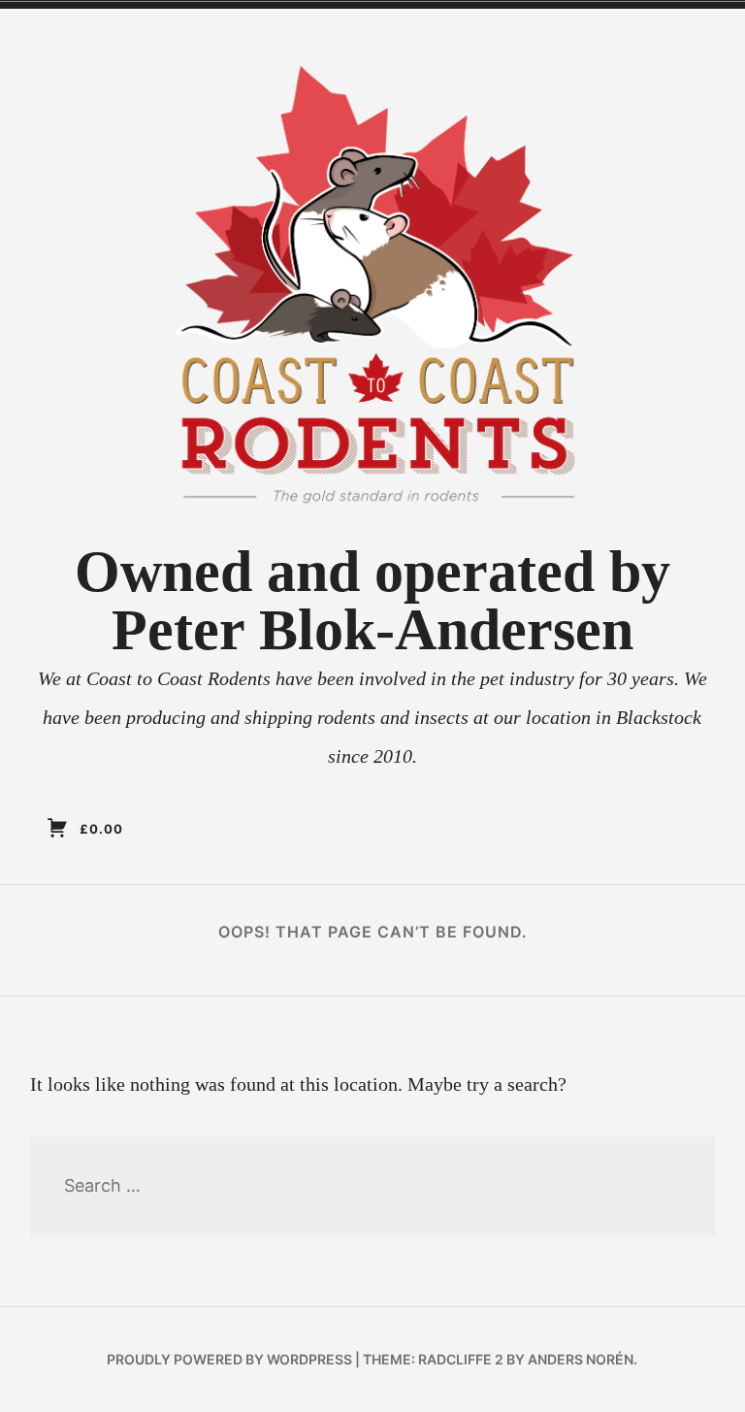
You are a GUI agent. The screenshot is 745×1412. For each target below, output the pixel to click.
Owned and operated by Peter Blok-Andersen (372, 601)
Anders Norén (580, 1359)
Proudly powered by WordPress (229, 1359)
